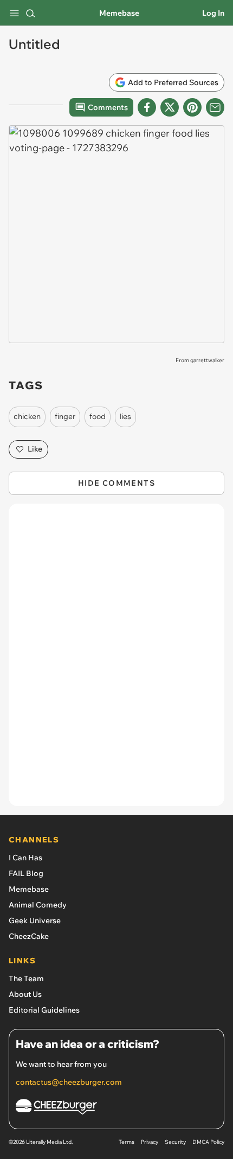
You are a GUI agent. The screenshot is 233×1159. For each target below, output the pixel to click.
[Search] (30, 13)
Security (175, 1141)
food (97, 416)
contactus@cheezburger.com (69, 1082)
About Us (25, 994)
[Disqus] (116, 660)
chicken (27, 416)
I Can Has (25, 857)
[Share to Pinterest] (192, 107)
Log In (213, 13)
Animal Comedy (38, 905)
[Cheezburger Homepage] (116, 1108)
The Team (26, 978)
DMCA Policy (208, 1141)
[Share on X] (169, 107)
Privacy (149, 1141)
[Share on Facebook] (147, 107)
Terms (126, 1141)
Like (35, 449)
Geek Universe (35, 920)
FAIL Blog (26, 873)
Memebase (119, 13)
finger (65, 416)
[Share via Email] (215, 107)
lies (125, 416)
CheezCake (29, 936)
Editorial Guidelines (44, 1010)
